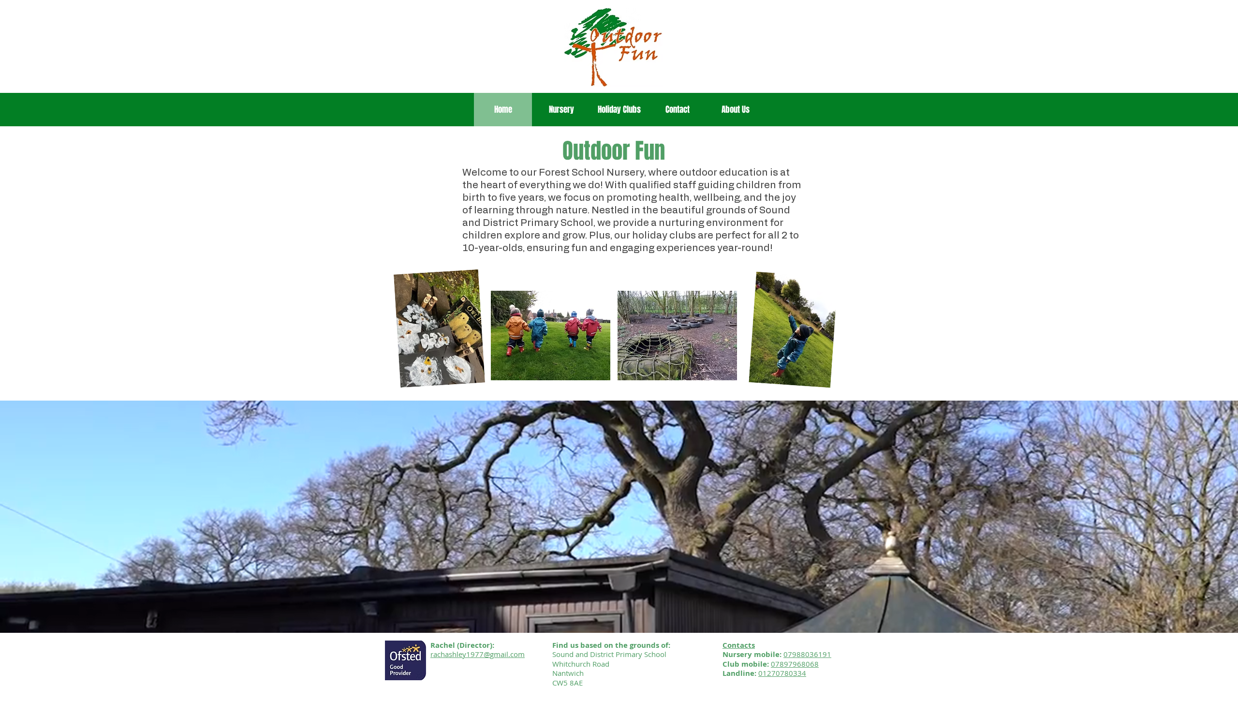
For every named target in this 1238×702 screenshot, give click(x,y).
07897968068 (795, 664)
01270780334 (782, 673)
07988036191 (807, 654)
